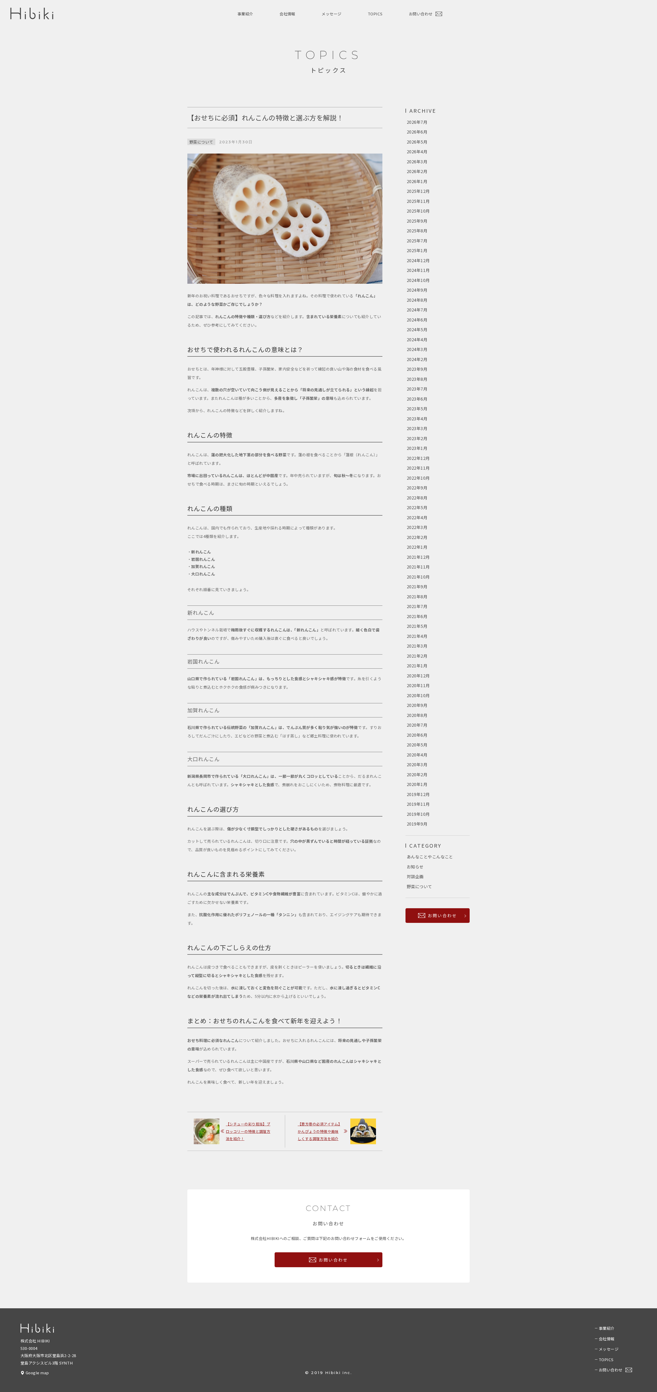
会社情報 (287, 13)
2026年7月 (417, 122)
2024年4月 (417, 339)
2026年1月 (417, 181)
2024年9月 (417, 290)
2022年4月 (417, 517)
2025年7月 (417, 241)
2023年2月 (417, 438)
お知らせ (415, 867)
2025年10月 (418, 211)
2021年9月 (417, 586)
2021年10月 (418, 577)
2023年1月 (417, 448)
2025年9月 (417, 221)
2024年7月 (417, 310)
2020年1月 (417, 784)
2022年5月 (417, 507)
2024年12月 (418, 260)
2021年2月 (417, 656)
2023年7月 (417, 389)
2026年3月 (417, 161)
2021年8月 (417, 596)
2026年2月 (417, 171)
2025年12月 (418, 191)
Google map (37, 1372)
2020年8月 (417, 715)
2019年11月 (418, 804)
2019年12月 (418, 794)
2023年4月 (417, 418)
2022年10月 (418, 478)
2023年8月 (417, 379)
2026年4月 (417, 151)
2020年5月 (417, 745)
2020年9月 (417, 705)
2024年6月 (417, 320)
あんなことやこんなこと (430, 857)
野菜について (201, 142)
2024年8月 (417, 300)
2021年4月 (417, 636)
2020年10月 (418, 695)
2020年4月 (417, 755)
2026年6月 (417, 132)
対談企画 (415, 876)
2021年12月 (418, 557)
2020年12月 (418, 676)
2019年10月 (418, 814)
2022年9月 (417, 488)
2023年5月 (417, 408)
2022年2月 (417, 537)
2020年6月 (417, 735)
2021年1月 (417, 665)
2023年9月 (417, 369)
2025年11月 (418, 201)
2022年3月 (417, 527)
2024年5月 (417, 329)
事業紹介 (245, 13)
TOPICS (375, 13)
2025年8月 (417, 231)
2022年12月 (418, 458)
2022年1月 (417, 547)
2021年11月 (418, 567)
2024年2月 (417, 359)
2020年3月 (417, 764)
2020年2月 (417, 774)
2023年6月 (417, 399)
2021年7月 (417, 606)
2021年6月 (417, 616)
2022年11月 (418, 468)
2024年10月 (418, 280)
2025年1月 (417, 250)
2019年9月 (417, 824)
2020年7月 (417, 725)
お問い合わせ (421, 13)
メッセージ (331, 13)
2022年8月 (417, 498)
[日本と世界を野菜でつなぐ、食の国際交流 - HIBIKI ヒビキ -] (31, 17)
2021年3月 (417, 646)
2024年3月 (417, 349)
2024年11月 (418, 270)
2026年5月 (417, 142)
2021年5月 (417, 626)
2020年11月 (418, 685)
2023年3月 (417, 428)
